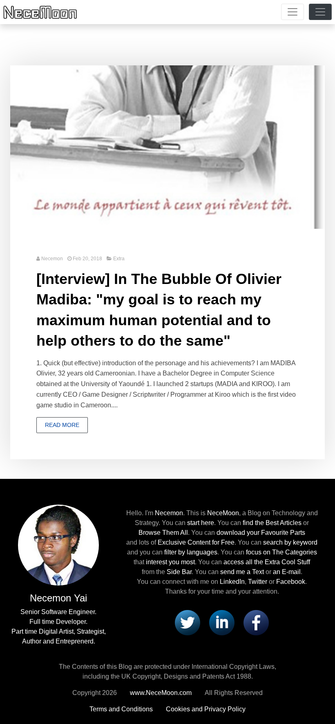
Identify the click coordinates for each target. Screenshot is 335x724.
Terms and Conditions (121, 709)
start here (200, 522)
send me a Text (242, 571)
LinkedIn (232, 581)
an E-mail (287, 571)
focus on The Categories (281, 552)
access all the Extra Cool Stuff (266, 562)
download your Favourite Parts (261, 532)
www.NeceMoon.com (161, 692)
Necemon (52, 258)
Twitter (257, 581)
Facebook (290, 581)
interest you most (170, 562)
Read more (62, 425)
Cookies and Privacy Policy (206, 709)
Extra (119, 258)
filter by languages (190, 552)
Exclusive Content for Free (196, 542)
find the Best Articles (272, 522)
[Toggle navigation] (292, 12)
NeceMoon (223, 512)
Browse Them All (163, 532)
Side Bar (179, 571)
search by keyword (290, 542)
